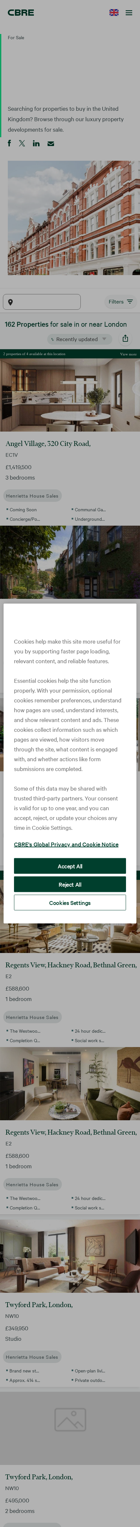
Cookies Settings (70, 902)
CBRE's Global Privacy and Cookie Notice (66, 844)
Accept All (70, 866)
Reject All (70, 884)
